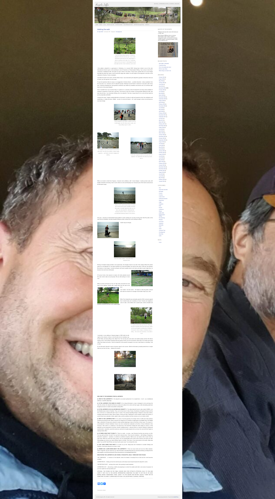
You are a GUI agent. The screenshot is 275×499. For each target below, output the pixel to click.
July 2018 (161, 107)
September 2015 (162, 140)
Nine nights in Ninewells (164, 63)
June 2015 (161, 145)
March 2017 (161, 122)
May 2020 (161, 93)
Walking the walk (103, 29)
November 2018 (162, 105)
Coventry (161, 195)
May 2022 (161, 80)
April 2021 (161, 86)
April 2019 (161, 102)
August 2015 (161, 141)
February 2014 (162, 163)
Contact (147, 24)
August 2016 (161, 127)
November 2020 (162, 88)
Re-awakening (162, 217)
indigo (160, 202)
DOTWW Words (118, 24)
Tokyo (160, 228)
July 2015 (161, 143)
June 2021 (161, 84)
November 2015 (162, 136)
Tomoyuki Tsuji (162, 230)
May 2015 (161, 147)
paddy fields (161, 212)
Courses (160, 193)
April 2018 (161, 111)
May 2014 (161, 159)
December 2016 (162, 125)
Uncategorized (119, 31)
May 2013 (161, 177)
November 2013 (162, 168)
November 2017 (162, 114)
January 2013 (162, 181)
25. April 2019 (100, 31)
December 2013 (162, 166)
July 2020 (161, 91)
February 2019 (162, 104)
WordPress (176, 497)
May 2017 (161, 120)
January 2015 (162, 150)
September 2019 (162, 98)
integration (161, 204)
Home (97, 24)
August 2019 (161, 100)
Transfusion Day (162, 65)
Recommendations (128, 24)
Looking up (161, 209)
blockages (161, 191)
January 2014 (162, 165)
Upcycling (161, 234)
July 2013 (161, 174)
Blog (104, 24)
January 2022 (162, 82)
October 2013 (162, 170)
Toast (160, 226)
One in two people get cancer (165, 67)
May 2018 (161, 109)
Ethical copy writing (163, 68)
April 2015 (161, 149)
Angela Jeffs (102, 4)
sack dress (161, 221)
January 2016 (162, 134)
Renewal (160, 219)
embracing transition (163, 198)
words (160, 235)
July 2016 (161, 129)
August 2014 (161, 154)
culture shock (162, 196)
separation (161, 223)
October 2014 (162, 152)
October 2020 (162, 89)
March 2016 (161, 132)
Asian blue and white (163, 189)
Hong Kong (161, 200)
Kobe (160, 205)
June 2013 (161, 175)
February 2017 (162, 123)
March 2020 (161, 95)
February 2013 (162, 179)
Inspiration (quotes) (139, 24)
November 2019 (162, 97)
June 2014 (161, 158)
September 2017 (162, 116)
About (100, 24)
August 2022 (161, 79)
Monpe (160, 211)
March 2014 (161, 161)
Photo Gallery (110, 24)
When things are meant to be (165, 70)
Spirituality (161, 225)
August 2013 (161, 172)
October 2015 (162, 138)
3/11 (160, 187)
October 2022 (162, 77)
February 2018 (162, 113)
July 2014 (161, 156)
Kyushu (160, 207)
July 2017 (161, 118)
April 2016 (161, 131)
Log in (160, 242)
